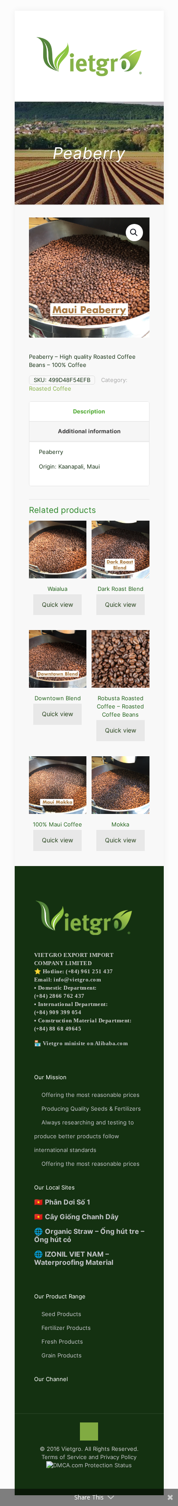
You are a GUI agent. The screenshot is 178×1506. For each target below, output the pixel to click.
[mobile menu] (11, 20)
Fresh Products (62, 1341)
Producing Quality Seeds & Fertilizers (91, 1108)
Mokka (120, 824)
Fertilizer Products (66, 1327)
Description (89, 411)
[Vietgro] (89, 56)
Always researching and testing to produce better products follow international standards (84, 1136)
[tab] (89, 412)
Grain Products (61, 1355)
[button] (134, 232)
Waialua (57, 588)
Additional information (89, 431)
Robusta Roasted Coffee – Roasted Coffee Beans (120, 706)
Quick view (57, 604)
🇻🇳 (62, 1202)
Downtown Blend (58, 698)
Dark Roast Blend (120, 588)
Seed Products (61, 1313)
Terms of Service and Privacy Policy (89, 1456)
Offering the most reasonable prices (90, 1094)
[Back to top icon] (89, 1431)
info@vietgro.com (77, 979)
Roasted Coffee (50, 388)
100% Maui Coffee (57, 824)
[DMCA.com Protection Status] (89, 1465)
